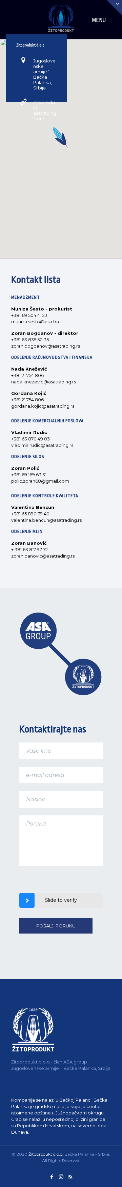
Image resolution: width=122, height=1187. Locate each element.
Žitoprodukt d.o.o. (45, 1154)
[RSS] (70, 1176)
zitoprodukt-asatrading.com (44, 110)
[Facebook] (52, 1176)
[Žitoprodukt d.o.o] (61, 13)
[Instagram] (61, 1176)
